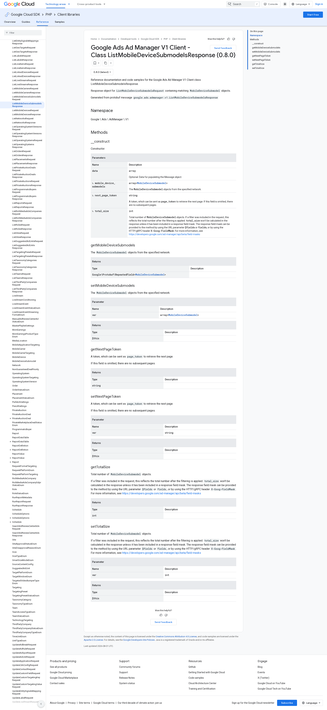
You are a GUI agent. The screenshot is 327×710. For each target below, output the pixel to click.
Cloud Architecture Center (202, 683)
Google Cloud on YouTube (271, 683)
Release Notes (127, 677)
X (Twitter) (263, 677)
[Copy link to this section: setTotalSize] (113, 527)
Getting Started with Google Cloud (207, 672)
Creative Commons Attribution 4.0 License (176, 636)
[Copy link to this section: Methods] (112, 133)
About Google (57, 702)
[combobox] (243, 4)
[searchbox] (23, 32)
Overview (9, 21)
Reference (42, 21)
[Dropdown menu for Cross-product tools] (105, 4)
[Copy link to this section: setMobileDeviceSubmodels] (138, 286)
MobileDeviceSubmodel (151, 183)
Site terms (84, 702)
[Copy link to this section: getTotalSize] (113, 467)
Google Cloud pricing (61, 672)
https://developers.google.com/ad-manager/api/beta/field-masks (164, 234)
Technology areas (55, 4)
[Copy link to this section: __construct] (113, 142)
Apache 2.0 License (93, 640)
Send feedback (223, 48)
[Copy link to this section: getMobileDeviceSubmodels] (138, 245)
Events (261, 672)
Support (123, 672)
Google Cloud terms (103, 702)
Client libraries (68, 14)
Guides (26, 21)
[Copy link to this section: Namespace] (116, 111)
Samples (60, 21)
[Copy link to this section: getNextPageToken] (124, 350)
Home (94, 39)
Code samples (196, 677)
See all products (58, 667)
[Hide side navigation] (41, 703)
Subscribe (287, 702)
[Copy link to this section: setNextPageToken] (124, 397)
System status (127, 683)
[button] (22, 418)
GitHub (192, 667)
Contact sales (57, 683)
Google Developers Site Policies (139, 640)
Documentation (108, 39)
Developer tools (128, 39)
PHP (48, 14)
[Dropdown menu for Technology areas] (70, 4)
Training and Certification (202, 688)
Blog (260, 667)
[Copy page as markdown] (106, 63)
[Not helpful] (233, 39)
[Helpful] (228, 39)
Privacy (72, 702)
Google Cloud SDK (25, 14)
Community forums (129, 667)
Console (273, 4)
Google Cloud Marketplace (64, 677)
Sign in (319, 4)
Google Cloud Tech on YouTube (274, 688)
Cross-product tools (89, 4)
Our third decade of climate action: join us (140, 702)
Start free (313, 14)
